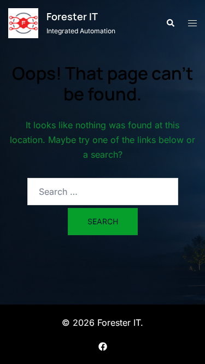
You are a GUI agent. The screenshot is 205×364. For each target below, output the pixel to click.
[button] (170, 23)
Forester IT (72, 16)
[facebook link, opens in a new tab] (102, 345)
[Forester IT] (23, 23)
